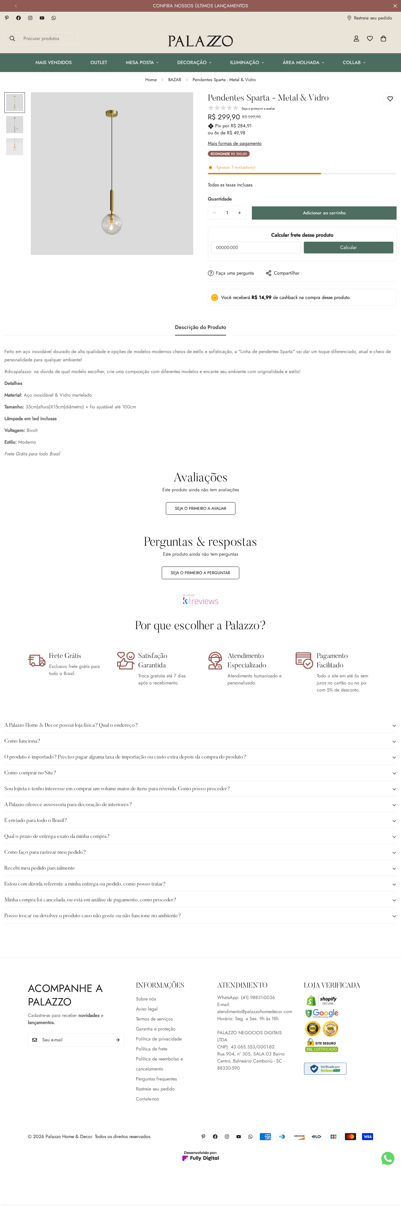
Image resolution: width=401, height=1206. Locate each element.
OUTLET (98, 62)
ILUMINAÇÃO (244, 62)
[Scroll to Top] (389, 1174)
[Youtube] (42, 18)
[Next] (385, 6)
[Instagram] (30, 18)
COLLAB (352, 62)
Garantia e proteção (156, 1028)
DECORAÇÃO (192, 62)
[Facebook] (18, 18)
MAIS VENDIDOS (54, 62)
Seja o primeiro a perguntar (200, 573)
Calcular (348, 247)
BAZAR (174, 79)
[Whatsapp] (53, 18)
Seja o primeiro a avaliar (200, 508)
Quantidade (220, 199)
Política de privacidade (159, 1038)
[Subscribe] (117, 1040)
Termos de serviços (154, 1018)
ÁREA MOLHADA (301, 62)
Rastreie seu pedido (155, 1088)
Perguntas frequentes (156, 1078)
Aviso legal (147, 1008)
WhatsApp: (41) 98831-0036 (246, 997)
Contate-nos (147, 1098)
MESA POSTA (140, 62)
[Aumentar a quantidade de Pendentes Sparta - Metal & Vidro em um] (239, 212)
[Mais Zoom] (180, 104)
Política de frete (151, 1048)
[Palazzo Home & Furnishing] (200, 41)
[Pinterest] (6, 18)
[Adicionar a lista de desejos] (390, 99)
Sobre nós (146, 998)
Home (151, 79)
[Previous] (16, 6)
